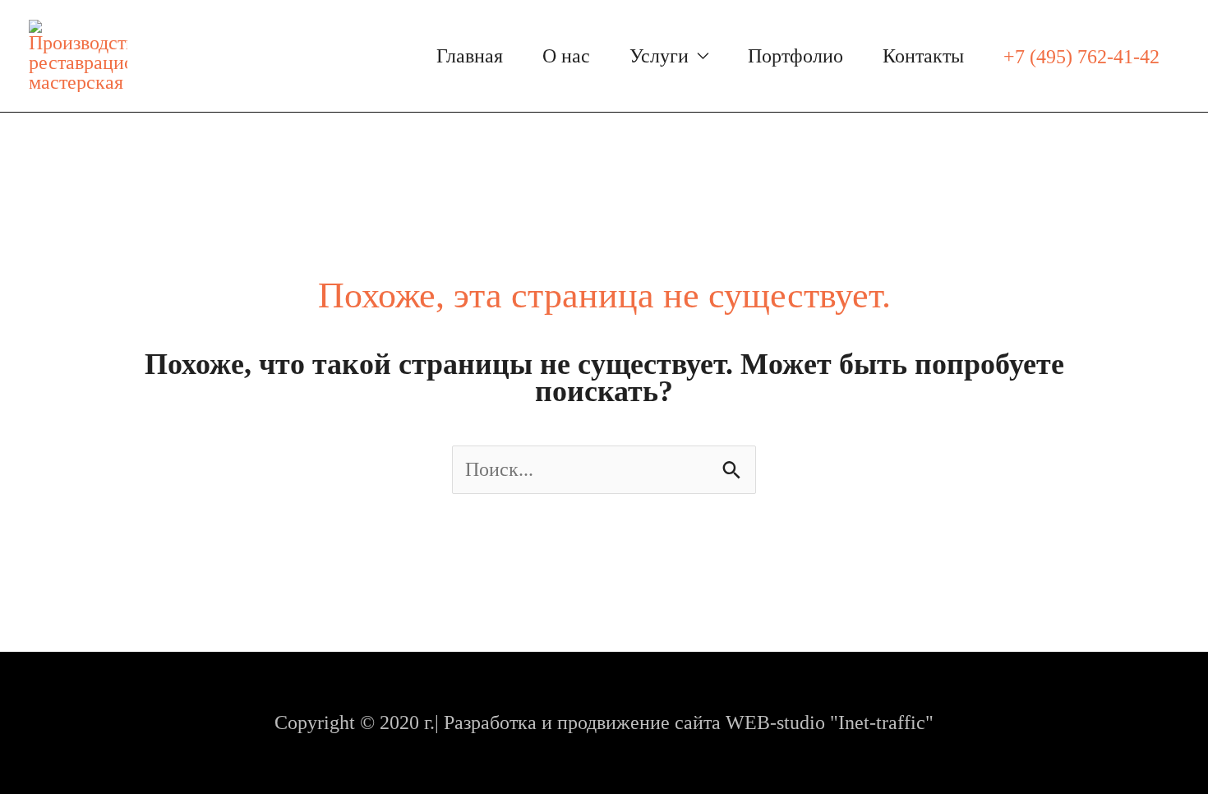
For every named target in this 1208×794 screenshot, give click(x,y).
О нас (566, 56)
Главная (469, 56)
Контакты (923, 56)
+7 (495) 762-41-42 (1081, 56)
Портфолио (795, 56)
